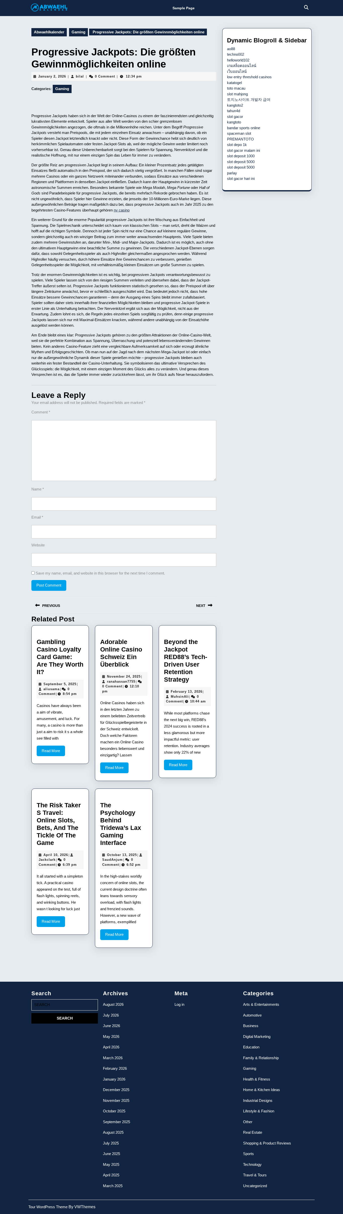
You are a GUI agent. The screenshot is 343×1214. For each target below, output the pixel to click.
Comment (40, 412)
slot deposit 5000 (241, 162)
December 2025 (116, 1090)
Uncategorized (255, 1186)
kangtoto (234, 122)
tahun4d (233, 111)
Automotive (252, 1015)
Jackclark (47, 860)
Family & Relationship (261, 1058)
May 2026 (111, 1036)
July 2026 (111, 1015)
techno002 (235, 54)
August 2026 (113, 1004)
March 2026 (113, 1058)
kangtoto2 (235, 105)
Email (37, 517)
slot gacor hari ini (241, 178)
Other (247, 1122)
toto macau (236, 88)
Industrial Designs (257, 1100)
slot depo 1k (237, 144)
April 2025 (111, 1175)
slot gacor (235, 116)
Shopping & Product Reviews (267, 1143)
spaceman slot (239, 133)
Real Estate (252, 1132)
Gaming (78, 32)
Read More (53, 752)
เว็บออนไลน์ (237, 71)
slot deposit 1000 (241, 156)
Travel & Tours (255, 1175)
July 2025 (111, 1143)
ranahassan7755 (121, 681)
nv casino (122, 210)
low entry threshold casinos (249, 77)
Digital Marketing (256, 1036)
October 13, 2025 (122, 855)
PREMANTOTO (240, 139)
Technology (252, 1164)
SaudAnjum (112, 860)
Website (38, 545)
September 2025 (116, 1122)
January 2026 (114, 1079)
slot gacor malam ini (243, 150)
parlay (232, 173)
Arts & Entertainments (261, 1004)
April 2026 (111, 1047)
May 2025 (111, 1164)
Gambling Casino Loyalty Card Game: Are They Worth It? (60, 656)
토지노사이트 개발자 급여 (248, 99)
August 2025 (113, 1132)
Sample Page (184, 8)
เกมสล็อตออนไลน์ (241, 65)
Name (37, 489)
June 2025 (111, 1154)
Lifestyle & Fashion (258, 1111)
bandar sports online (243, 128)
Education (251, 1047)
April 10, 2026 (55, 855)
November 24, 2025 (124, 676)
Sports (248, 1154)
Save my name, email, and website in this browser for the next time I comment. (100, 573)
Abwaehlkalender (49, 32)
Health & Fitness (256, 1079)
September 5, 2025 (59, 684)
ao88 (231, 49)
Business (250, 1026)
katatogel (234, 83)
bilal (80, 76)
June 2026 (111, 1026)
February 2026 (115, 1068)
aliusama (51, 689)
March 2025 (113, 1186)
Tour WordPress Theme (48, 1207)
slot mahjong (237, 94)
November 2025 (116, 1100)
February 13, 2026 (186, 691)
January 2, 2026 (52, 76)
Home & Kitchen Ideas (261, 1090)
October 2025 (114, 1111)
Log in (179, 1004)
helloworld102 (238, 60)
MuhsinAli (180, 696)
